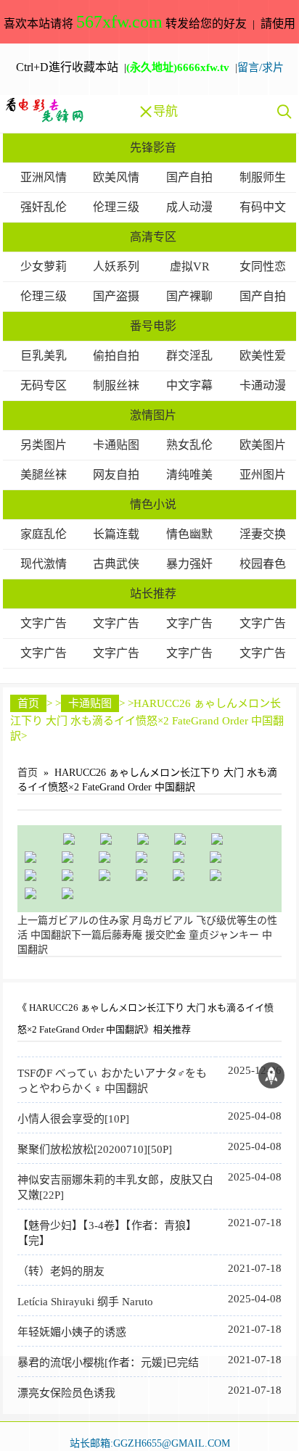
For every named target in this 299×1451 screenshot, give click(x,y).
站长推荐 (153, 593)
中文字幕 (189, 385)
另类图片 (43, 445)
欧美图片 (262, 445)
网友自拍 (116, 474)
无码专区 (43, 385)
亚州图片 (262, 474)
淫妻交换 (262, 534)
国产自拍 (189, 177)
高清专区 (153, 237)
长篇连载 (116, 534)
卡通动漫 (262, 385)
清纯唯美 (189, 474)
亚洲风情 (43, 177)
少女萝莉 (43, 266)
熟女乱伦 (189, 445)
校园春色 (262, 564)
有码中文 (262, 207)
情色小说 (153, 504)
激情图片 (153, 415)
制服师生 (262, 177)
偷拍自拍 (116, 356)
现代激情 (43, 564)
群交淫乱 (189, 356)
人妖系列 (116, 266)
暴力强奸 (189, 564)
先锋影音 (153, 147)
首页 (28, 703)
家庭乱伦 (43, 534)
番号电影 (153, 326)
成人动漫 (189, 207)
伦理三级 (116, 207)
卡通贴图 (116, 445)
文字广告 (43, 623)
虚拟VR (190, 266)
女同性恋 (262, 266)
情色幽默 (189, 534)
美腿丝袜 (43, 474)
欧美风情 (116, 177)
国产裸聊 (189, 296)
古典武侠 (116, 564)
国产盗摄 (116, 296)
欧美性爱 (262, 356)
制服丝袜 (116, 385)
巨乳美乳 (43, 356)
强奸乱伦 (43, 207)
